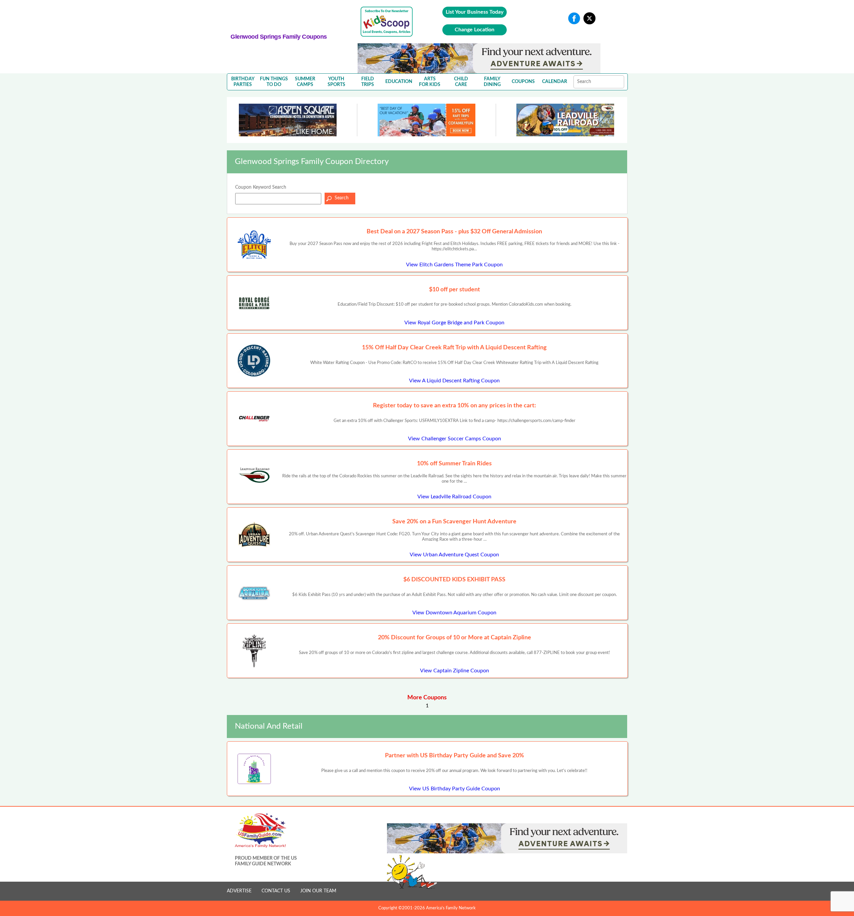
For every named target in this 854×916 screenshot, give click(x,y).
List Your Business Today (474, 12)
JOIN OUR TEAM (318, 891)
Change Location (474, 29)
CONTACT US (276, 891)
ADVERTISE (239, 891)
